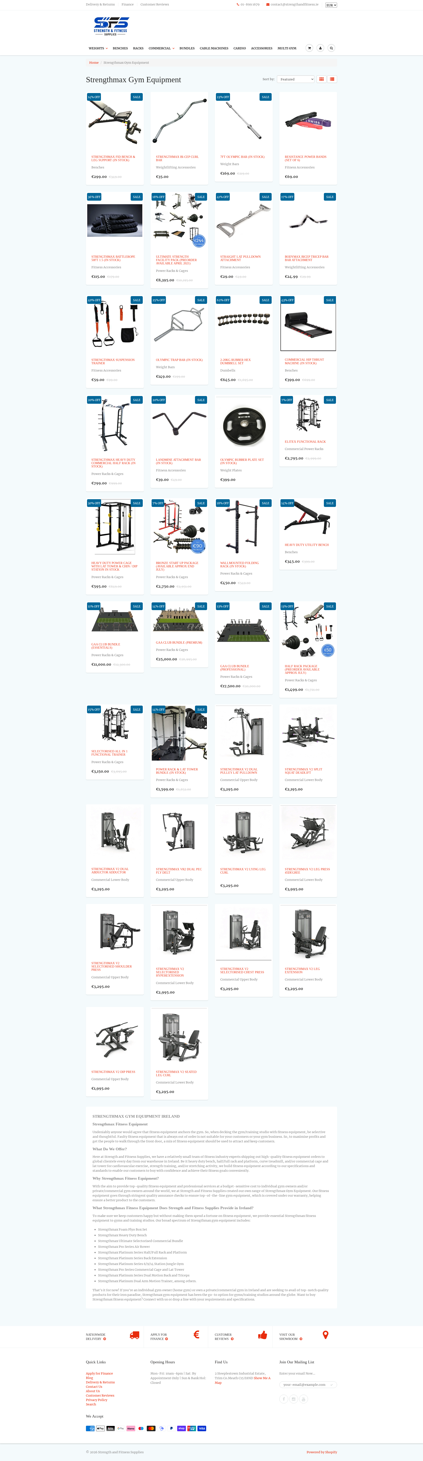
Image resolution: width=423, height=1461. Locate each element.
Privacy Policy (96, 1400)
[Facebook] (283, 1399)
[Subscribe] (331, 1384)
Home (94, 63)
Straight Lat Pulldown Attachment (240, 258)
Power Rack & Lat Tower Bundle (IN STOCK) (177, 771)
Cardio (240, 48)
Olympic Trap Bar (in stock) (179, 360)
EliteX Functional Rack (305, 441)
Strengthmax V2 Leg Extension (302, 970)
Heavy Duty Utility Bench (307, 545)
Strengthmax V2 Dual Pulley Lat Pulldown (239, 771)
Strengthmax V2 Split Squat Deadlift (303, 771)
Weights (96, 48)
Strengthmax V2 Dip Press (113, 1072)
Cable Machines (214, 48)
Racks (138, 48)
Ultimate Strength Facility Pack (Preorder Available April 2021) (176, 260)
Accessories (261, 48)
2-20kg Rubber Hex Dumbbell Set (235, 361)
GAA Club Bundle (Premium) (179, 642)
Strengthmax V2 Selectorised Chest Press (242, 970)
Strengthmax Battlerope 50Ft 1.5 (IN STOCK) (113, 258)
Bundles (187, 48)
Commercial (160, 48)
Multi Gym (287, 48)
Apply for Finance (99, 1373)
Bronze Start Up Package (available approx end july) (177, 566)
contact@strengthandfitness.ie (295, 4)
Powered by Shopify (322, 1452)
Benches (120, 48)
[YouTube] (303, 1399)
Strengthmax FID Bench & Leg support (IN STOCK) (113, 158)
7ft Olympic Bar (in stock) (242, 157)
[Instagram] (293, 1399)
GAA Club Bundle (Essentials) (105, 646)
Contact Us (94, 1387)
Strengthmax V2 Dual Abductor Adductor (110, 870)
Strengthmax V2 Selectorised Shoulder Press (111, 967)
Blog (89, 1378)
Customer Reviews (155, 4)
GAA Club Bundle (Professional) (234, 668)
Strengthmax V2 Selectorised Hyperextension (170, 972)
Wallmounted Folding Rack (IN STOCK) (239, 564)
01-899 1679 (250, 4)
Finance (128, 4)
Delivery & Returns (100, 4)
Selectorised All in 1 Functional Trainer (109, 753)
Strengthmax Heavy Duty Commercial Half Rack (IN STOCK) (113, 463)
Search (91, 1404)
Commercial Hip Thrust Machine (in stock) (304, 361)
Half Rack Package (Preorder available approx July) (302, 670)
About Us (93, 1391)
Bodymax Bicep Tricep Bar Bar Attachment (306, 258)
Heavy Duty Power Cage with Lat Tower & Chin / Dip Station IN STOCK (114, 566)
